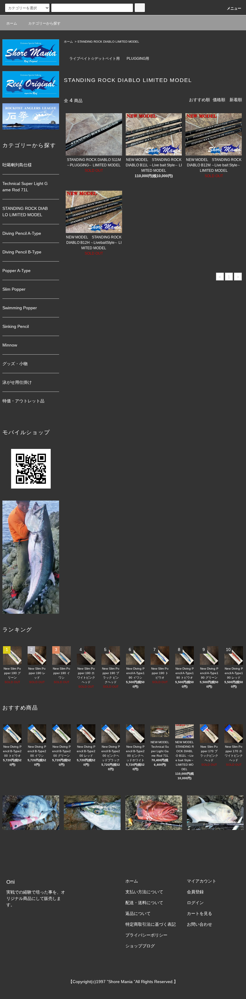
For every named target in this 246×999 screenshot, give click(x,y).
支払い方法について (144, 891)
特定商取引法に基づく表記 (150, 924)
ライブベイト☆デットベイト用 (94, 58)
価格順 (219, 99)
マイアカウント (201, 881)
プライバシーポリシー (146, 935)
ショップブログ (140, 945)
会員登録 (195, 891)
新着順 (236, 99)
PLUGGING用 (138, 58)
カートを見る (199, 913)
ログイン (195, 902)
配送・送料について (144, 902)
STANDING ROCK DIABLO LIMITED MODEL (108, 41)
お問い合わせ (199, 924)
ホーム (11, 23)
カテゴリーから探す (44, 23)
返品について (138, 913)
